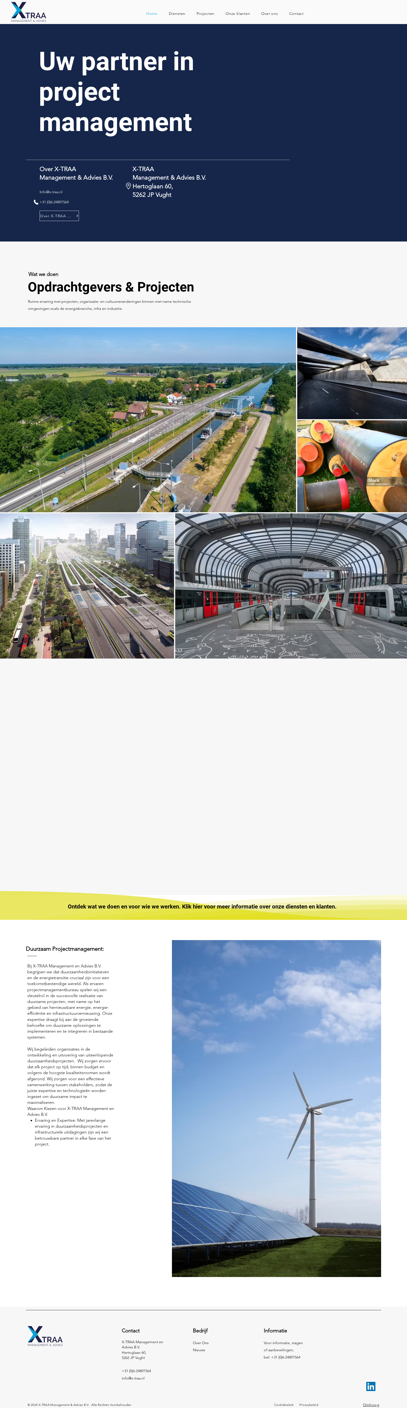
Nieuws (199, 1350)
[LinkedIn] (370, 1386)
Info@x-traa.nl (51, 192)
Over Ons (201, 1343)
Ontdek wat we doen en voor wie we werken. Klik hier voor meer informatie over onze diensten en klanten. (202, 906)
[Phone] (36, 202)
